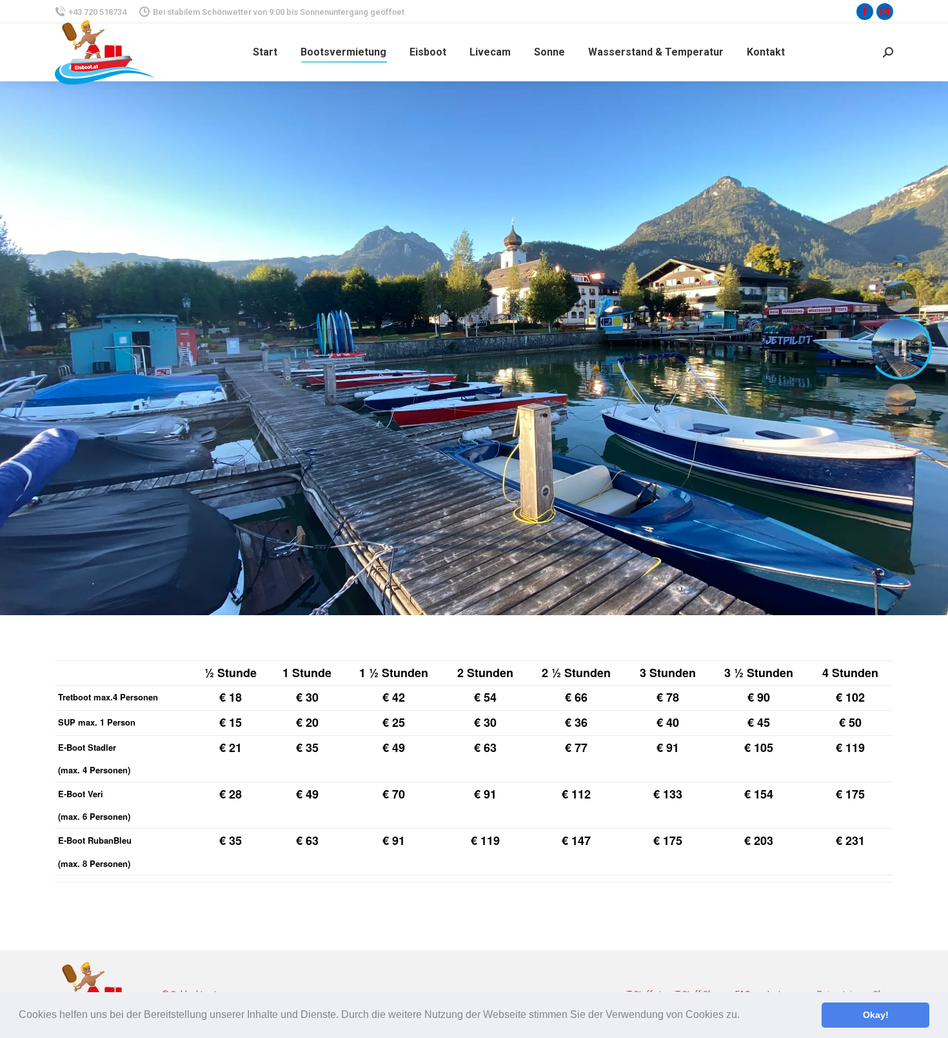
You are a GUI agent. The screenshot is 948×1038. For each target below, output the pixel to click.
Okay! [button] (876, 1015)
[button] (744, 1016)
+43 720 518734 (97, 12)
